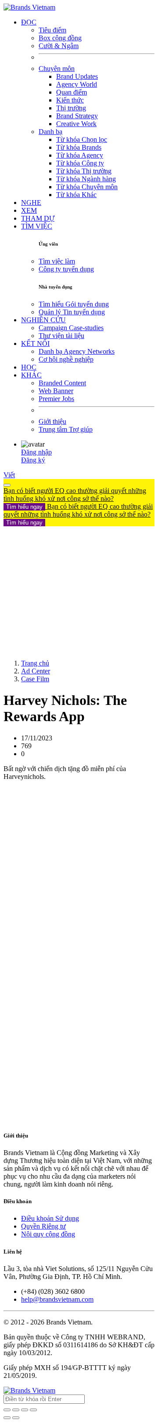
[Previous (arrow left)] (7, 1417)
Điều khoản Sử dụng (50, 1218)
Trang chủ (35, 663)
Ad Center (35, 671)
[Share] (15, 1410)
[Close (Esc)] (7, 1410)
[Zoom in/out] (33, 1410)
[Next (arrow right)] (15, 1417)
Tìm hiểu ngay (24, 507)
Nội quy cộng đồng (48, 1234)
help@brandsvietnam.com (57, 1299)
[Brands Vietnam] (29, 7)
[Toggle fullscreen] (24, 1410)
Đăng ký (33, 460)
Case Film (35, 679)
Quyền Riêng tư (43, 1226)
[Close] (7, 485)
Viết (9, 475)
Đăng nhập (36, 452)
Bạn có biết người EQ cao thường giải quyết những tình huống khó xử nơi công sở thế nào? (75, 498)
